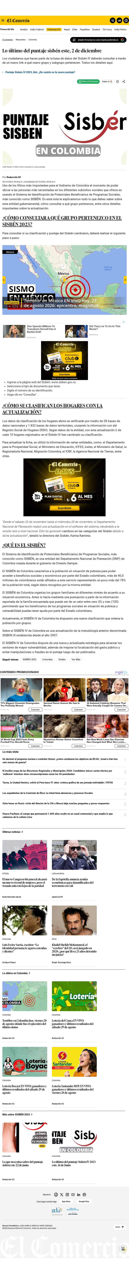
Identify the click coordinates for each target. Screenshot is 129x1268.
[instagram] (67, 1194)
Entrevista (6, 939)
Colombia (47, 659)
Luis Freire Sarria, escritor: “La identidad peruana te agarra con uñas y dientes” (24, 948)
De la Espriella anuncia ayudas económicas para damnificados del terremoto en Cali (72, 882)
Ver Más (76, 659)
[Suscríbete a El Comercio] (118, 20)
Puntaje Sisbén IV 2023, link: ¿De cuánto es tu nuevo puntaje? (40, 72)
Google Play (84, 1201)
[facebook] (56, 1194)
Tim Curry (107, 29)
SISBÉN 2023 (29, 659)
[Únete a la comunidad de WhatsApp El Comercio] (88, 81)
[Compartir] (124, 81)
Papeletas (85, 29)
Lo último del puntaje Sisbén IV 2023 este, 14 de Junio (74, 1163)
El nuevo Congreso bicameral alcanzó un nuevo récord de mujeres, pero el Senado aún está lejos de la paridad (24, 882)
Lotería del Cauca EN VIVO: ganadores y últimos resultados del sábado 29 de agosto (72, 1024)
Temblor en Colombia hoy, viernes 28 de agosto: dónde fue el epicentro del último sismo (24, 1024)
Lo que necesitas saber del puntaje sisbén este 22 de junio (22, 1163)
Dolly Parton (120, 29)
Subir (117, 1227)
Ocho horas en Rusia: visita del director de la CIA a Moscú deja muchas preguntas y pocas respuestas (56, 803)
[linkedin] (79, 1194)
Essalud (96, 29)
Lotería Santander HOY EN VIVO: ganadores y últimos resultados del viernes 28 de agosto (72, 1089)
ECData (5, 873)
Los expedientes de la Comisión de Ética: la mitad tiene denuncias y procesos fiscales (48, 793)
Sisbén (62, 659)
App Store (66, 1201)
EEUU (54, 939)
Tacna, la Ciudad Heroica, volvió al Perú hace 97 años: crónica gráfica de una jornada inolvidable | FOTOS (58, 782)
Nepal (67, 29)
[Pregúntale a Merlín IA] (123, 1248)
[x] (62, 1194)
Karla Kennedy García (11, 897)
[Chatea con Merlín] (112, 20)
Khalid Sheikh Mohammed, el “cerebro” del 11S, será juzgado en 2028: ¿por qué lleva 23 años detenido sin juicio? (74, 950)
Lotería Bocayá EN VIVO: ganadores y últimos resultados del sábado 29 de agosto (24, 1089)
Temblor (24, 29)
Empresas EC (54, 29)
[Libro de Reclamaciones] (73, 1211)
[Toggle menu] (3, 20)
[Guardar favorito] (117, 81)
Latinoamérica (58, 873)
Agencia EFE (57, 897)
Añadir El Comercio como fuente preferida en (98, 40)
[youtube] (73, 1194)
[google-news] (84, 1194)
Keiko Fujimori (37, 29)
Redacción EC (14, 177)
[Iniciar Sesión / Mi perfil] (126, 20)
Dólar (74, 29)
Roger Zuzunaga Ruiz (61, 962)
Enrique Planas (9, 962)
